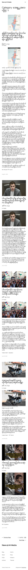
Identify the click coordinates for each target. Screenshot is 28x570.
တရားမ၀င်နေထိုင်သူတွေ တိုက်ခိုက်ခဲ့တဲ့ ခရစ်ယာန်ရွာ (12, 381)
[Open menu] (25, 2)
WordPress (24, 567)
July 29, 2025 (4, 356)
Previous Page (6, 537)
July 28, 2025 (4, 438)
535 (25, 537)
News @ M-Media (6, 2)
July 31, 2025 (4, 265)
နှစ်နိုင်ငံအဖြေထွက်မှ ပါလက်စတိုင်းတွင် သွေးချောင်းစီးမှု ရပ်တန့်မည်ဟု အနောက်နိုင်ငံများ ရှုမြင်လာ (14, 36)
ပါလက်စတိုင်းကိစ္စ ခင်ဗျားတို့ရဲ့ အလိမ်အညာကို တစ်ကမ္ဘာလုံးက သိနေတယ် (14, 200)
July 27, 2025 (4, 527)
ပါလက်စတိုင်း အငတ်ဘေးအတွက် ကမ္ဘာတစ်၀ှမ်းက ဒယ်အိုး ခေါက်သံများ (12, 292)
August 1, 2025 (5, 174)
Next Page (22, 540)
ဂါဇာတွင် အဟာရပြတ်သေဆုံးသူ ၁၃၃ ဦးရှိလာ (13, 464)
